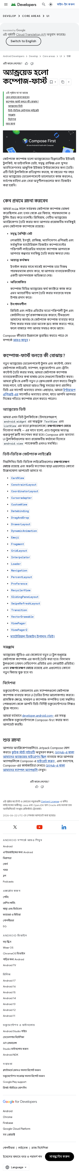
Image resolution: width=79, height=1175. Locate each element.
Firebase (8, 1123)
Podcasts (8, 881)
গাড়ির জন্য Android (13, 959)
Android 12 (9, 1010)
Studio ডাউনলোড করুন (15, 1048)
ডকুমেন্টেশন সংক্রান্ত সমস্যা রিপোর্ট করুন (24, 1076)
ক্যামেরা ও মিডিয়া (12, 914)
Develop (9, 16)
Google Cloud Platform (16, 1128)
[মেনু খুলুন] (6, 4)
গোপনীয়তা (8, 920)
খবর (5, 869)
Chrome (7, 1117)
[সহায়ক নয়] (32, 63)
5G (5, 926)
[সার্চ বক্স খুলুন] (44, 4)
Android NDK (10, 1054)
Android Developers (13, 56)
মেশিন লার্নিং (9, 902)
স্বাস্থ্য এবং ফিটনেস (12, 908)
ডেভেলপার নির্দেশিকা (13, 1037)
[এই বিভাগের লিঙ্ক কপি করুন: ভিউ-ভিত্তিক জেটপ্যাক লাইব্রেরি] (54, 454)
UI (48, 16)
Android (7, 846)
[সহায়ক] (26, 63)
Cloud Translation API (31, 34)
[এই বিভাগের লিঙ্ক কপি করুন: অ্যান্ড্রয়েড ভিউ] (29, 409)
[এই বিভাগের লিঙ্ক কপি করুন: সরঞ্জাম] (17, 647)
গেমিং (6, 897)
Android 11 (9, 1015)
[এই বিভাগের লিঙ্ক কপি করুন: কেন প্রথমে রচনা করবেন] (51, 201)
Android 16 (9, 986)
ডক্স (69, 56)
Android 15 (9, 992)
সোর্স (5, 864)
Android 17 (9, 980)
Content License (50, 801)
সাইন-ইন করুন (66, 4)
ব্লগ (4, 875)
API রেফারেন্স (10, 1043)
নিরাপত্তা (7, 858)
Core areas (31, 16)
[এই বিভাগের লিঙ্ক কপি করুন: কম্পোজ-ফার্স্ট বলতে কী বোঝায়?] (69, 356)
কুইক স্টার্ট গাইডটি (23, 752)
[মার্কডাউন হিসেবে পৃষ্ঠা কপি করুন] (63, 82)
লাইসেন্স (23, 1147)
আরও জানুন (20, 340)
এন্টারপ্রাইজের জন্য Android (18, 852)
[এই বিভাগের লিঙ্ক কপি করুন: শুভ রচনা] (24, 740)
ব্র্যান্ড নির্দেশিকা (39, 1147)
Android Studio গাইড (15, 1031)
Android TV (9, 965)
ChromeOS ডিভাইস (14, 953)
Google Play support (14, 1081)
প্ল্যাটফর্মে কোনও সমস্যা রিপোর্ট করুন (22, 1070)
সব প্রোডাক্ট (9, 1134)
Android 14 (9, 998)
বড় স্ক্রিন (7, 941)
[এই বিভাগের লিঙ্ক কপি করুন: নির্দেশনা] (19, 683)
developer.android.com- (38, 716)
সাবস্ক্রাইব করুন (59, 1156)
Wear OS (8, 947)
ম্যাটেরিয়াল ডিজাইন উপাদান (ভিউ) (32, 636)
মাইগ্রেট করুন (46, 761)
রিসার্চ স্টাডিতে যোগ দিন (14, 1087)
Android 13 (9, 1004)
